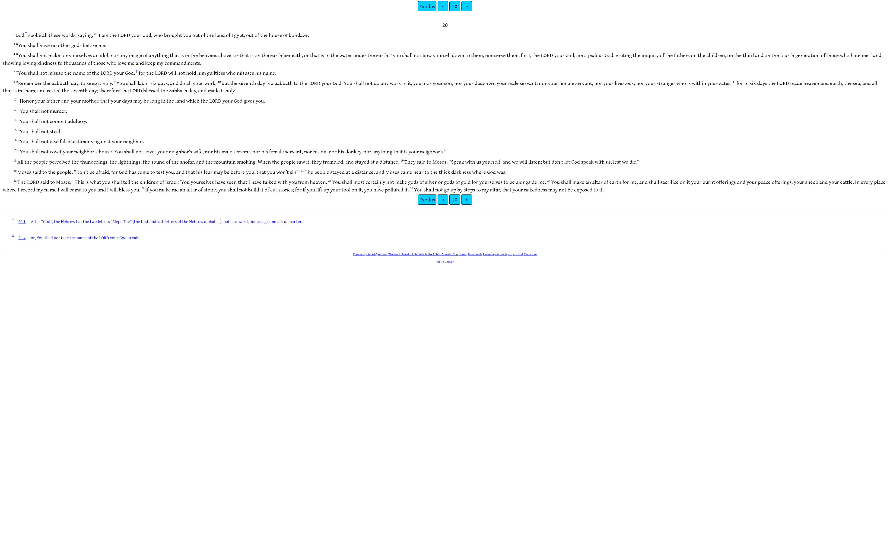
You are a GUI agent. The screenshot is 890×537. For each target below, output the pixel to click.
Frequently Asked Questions (370, 254)
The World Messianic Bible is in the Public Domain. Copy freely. (427, 254)
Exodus (427, 6)
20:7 (21, 237)
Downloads (475, 254)
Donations (530, 254)
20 (454, 6)
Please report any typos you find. (503, 254)
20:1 (21, 221)
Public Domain (445, 261)
